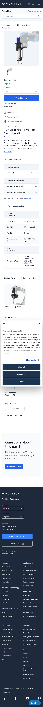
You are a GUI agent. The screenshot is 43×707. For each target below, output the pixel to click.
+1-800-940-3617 (11, 529)
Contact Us (29, 198)
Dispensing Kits (22, 25)
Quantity (7, 88)
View (35, 186)
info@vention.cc (11, 526)
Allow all (21, 367)
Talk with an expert (14, 121)
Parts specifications (16, 206)
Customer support (35, 11)
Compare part (12, 112)
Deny (21, 381)
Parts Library (6, 25)
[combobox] (13, 508)
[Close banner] (39, 323)
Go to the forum (14, 467)
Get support (15, 544)
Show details (31, 360)
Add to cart (23, 98)
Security (30, 688)
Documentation (14, 159)
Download (34, 173)
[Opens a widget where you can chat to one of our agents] (35, 703)
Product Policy (6, 692)
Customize (20, 374)
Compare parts (29, 278)
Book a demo (15, 536)
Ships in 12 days (10, 84)
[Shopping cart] (33, 4)
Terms (17, 688)
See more (8, 151)
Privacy (23, 688)
